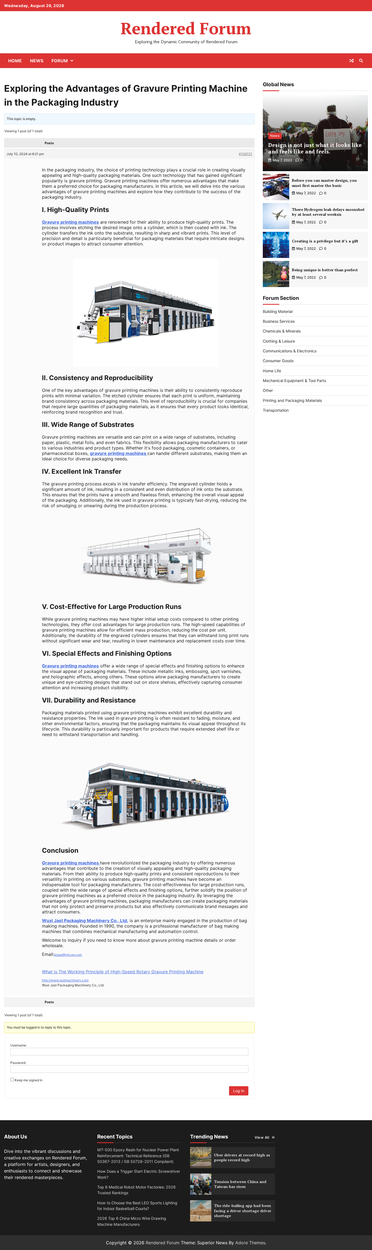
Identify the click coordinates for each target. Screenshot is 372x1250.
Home (15, 60)
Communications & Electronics (289, 351)
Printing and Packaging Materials (292, 400)
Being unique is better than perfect (325, 269)
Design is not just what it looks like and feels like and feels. (315, 148)
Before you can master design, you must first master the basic (324, 183)
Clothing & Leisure (279, 341)
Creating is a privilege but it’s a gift (325, 241)
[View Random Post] (351, 61)
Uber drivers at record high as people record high (242, 1157)
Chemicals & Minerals (282, 331)
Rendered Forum (186, 28)
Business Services (279, 321)
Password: (18, 1063)
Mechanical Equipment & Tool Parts (294, 380)
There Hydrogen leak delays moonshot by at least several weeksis (328, 212)
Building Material (277, 311)
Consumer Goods (278, 361)
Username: (18, 1045)
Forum (59, 60)
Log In (238, 1090)
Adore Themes (250, 1242)
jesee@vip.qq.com (68, 955)
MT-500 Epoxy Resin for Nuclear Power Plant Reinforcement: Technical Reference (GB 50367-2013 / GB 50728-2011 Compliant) (138, 1155)
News (36, 60)
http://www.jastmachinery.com (65, 980)
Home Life (272, 370)
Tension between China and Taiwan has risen (240, 1184)
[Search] (361, 61)
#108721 (245, 154)
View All (262, 1137)
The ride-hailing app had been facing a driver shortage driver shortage (242, 1210)
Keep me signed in (28, 1080)
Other (268, 390)
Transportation (276, 410)
